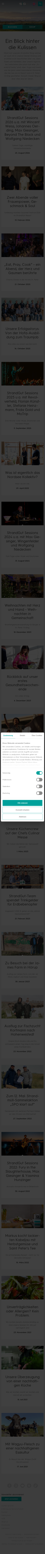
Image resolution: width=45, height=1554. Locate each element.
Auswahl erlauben (22, 810)
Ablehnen (22, 817)
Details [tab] (22, 735)
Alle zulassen (22, 803)
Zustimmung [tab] (8, 735)
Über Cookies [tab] (37, 735)
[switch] (38, 779)
